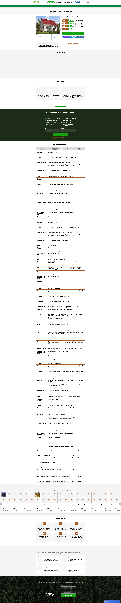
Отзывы (78, 5)
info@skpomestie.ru (68, 2)
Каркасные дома (36, 5)
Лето (67, 149)
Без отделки (55, 149)
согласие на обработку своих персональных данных (60, 138)
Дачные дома (43, 5)
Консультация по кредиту (73, 43)
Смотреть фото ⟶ (6, 510)
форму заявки (45, 527)
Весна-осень (42, 149)
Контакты (86, 5)
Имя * (46, 128)
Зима (79, 149)
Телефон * (63, 128)
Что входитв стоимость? (71, 20)
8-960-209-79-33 (49, 596)
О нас (69, 5)
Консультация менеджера (60, 105)
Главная (53, 9)
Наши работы (64, 5)
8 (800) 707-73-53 (60, 2)
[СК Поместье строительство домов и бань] (36, 2)
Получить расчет (60, 134)
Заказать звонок (51, 2)
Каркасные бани (50, 5)
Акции (82, 5)
